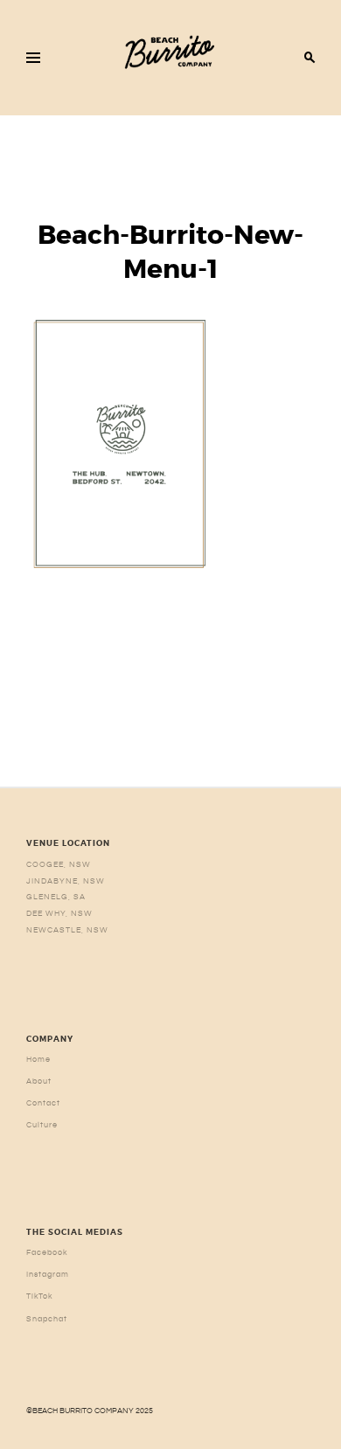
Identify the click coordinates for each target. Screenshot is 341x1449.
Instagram (47, 1274)
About (39, 1081)
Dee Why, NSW (59, 913)
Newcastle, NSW (67, 930)
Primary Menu (33, 57)
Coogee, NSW (58, 864)
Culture (42, 1124)
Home (38, 1059)
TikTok (39, 1296)
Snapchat (46, 1318)
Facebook (47, 1252)
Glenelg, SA (56, 896)
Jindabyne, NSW (65, 881)
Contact (43, 1103)
